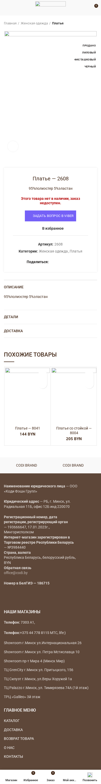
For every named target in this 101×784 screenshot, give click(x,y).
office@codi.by (16, 573)
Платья (57, 23)
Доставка (13, 331)
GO (86, 8)
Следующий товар (94, 23)
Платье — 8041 (27, 428)
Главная (10, 23)
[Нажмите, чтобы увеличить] (13, 146)
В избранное (53, 228)
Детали (11, 317)
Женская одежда (34, 23)
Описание (14, 287)
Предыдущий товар (84, 23)
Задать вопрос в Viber (53, 216)
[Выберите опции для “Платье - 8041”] (42, 383)
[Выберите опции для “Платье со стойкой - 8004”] (89, 383)
